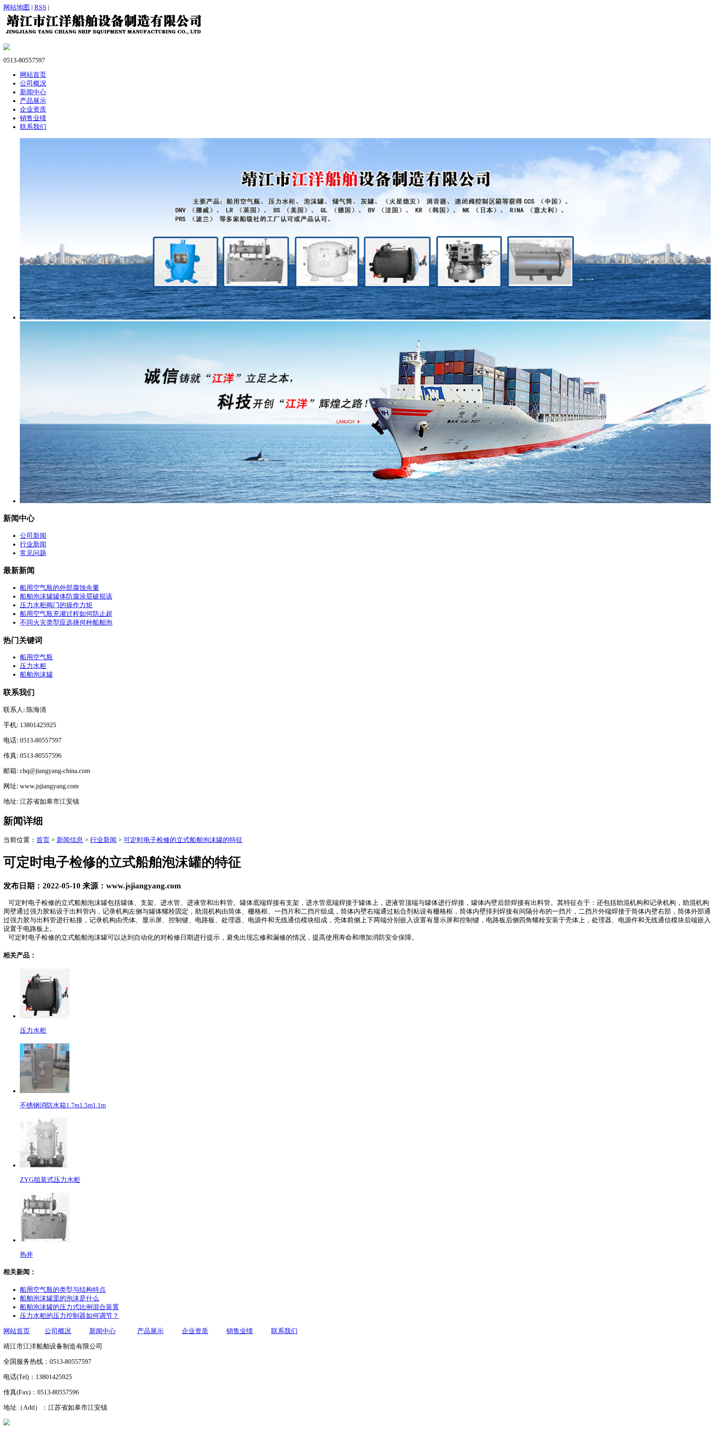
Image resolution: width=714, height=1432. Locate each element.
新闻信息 (70, 839)
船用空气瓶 (36, 657)
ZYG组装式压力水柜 (50, 1179)
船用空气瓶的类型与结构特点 (63, 1289)
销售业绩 (33, 118)
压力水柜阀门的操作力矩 (56, 605)
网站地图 (16, 7)
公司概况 (33, 83)
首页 (43, 839)
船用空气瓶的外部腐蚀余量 (59, 587)
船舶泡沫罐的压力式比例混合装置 (69, 1306)
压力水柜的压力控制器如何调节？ (69, 1315)
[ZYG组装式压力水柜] (44, 1164)
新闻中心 (33, 91)
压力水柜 (33, 665)
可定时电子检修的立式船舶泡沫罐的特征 (183, 839)
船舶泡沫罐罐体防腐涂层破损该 (66, 596)
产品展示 (33, 100)
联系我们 (33, 126)
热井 (26, 1254)
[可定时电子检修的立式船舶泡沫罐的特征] (102, 34)
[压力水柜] (44, 1015)
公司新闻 (33, 535)
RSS (40, 7)
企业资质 (33, 109)
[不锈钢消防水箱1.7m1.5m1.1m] (44, 1089)
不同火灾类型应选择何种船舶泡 (66, 622)
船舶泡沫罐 (36, 674)
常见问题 (33, 552)
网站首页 (33, 74)
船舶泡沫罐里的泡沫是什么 (59, 1298)
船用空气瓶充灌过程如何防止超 (66, 613)
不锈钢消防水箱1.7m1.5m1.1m (63, 1105)
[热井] (44, 1239)
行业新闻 (33, 544)
